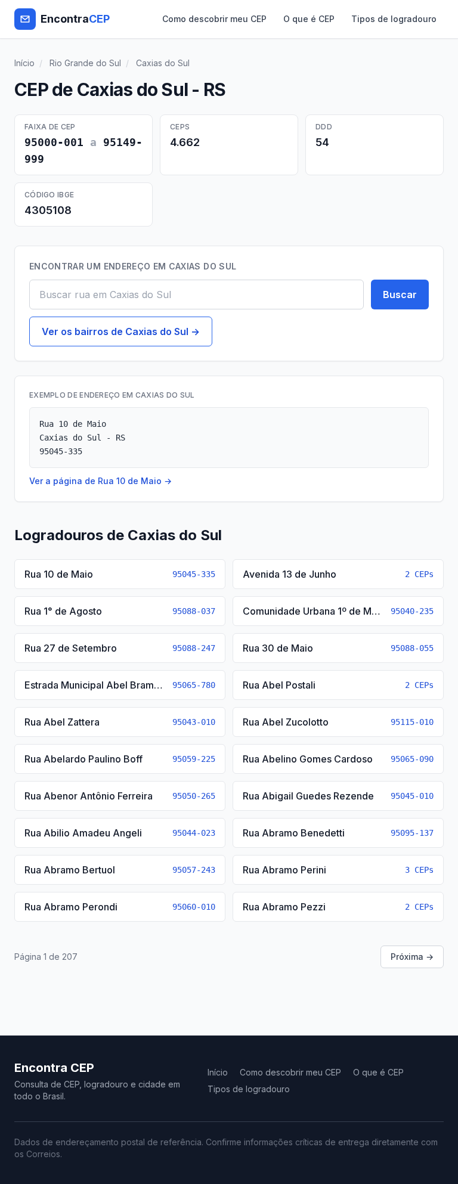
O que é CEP (309, 19)
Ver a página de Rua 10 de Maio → (100, 481)
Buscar (400, 294)
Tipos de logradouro (394, 19)
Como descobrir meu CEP (214, 19)
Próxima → (412, 956)
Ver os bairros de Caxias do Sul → (121, 331)
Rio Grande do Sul (85, 63)
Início (24, 63)
